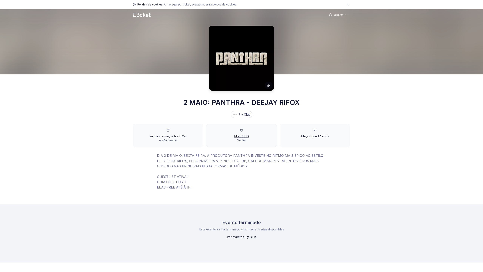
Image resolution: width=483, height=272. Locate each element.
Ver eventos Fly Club (241, 237)
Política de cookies (224, 4)
